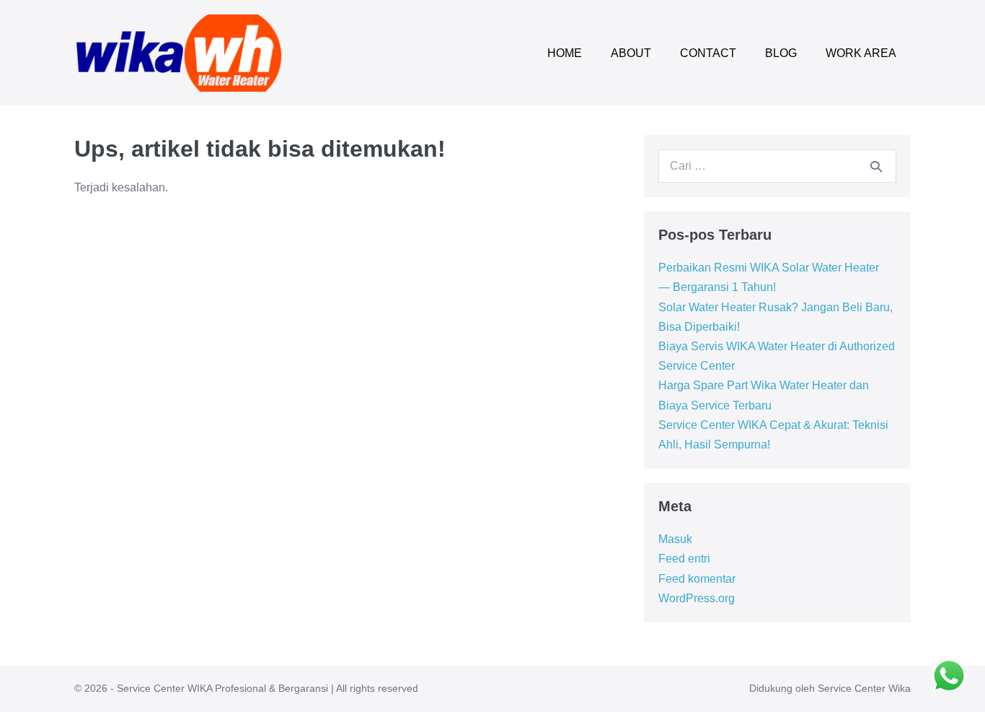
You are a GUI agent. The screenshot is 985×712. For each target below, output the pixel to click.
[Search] (876, 166)
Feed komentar (697, 579)
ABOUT (631, 53)
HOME (564, 53)
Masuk (675, 539)
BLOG (781, 53)
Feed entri (684, 558)
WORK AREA (861, 53)
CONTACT (708, 53)
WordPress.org (696, 598)
